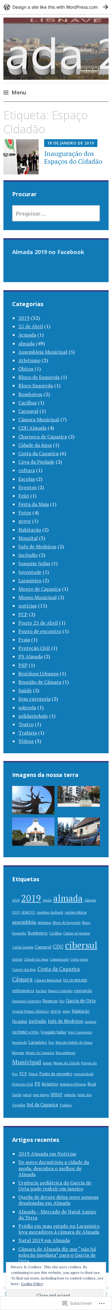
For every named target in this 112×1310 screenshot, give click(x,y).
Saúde (25, 690)
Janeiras (90, 1021)
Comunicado (59, 959)
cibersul (81, 945)
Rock (91, 1084)
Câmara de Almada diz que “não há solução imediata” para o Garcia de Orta (57, 1255)
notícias (27, 605)
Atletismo (29, 360)
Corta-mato (79, 959)
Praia (24, 639)
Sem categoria (34, 698)
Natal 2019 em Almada (44, 1240)
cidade (17, 959)
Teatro (26, 724)
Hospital (28, 538)
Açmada (27, 334)
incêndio (28, 554)
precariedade (84, 1074)
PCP (23, 614)
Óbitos (25, 368)
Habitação (29, 529)
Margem (18, 1053)
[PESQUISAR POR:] (56, 213)
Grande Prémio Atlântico (30, 1011)
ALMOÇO (28, 912)
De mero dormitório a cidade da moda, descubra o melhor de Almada (53, 1168)
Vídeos (26, 741)
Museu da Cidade (67, 1063)
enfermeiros (23, 990)
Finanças (50, 1001)
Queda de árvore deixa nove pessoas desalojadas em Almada (58, 1200)
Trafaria (27, 732)
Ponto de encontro (39, 631)
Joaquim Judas (34, 563)
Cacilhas (27, 402)
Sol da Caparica (42, 1105)
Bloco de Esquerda (38, 377)
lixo (51, 1042)
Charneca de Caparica (42, 436)
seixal (27, 1095)
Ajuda (47, 900)
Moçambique (65, 1053)
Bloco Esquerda (35, 385)
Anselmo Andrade (50, 912)
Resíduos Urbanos (38, 673)
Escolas (26, 478)
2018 (16, 900)
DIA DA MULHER (75, 980)
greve (24, 521)
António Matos (75, 912)
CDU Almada (32, 427)
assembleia (24, 922)
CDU (58, 946)
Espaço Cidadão (60, 991)
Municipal (26, 1062)
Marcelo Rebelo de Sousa (74, 1042)
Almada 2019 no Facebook (48, 252)
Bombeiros (30, 394)
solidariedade (33, 715)
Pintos (33, 1074)
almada (26, 343)
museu (47, 1063)
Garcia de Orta (81, 1001)
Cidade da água (35, 445)
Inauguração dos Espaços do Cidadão (73, 157)
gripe (66, 1011)
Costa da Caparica (38, 453)
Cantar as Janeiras (76, 933)
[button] (33, 801)
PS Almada (30, 656)
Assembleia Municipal (42, 351)
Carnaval (28, 411)
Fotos (24, 512)
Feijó (23, 495)
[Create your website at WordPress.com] (56, 7)
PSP (22, 665)
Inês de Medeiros (37, 546)
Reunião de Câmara (39, 682)
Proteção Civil (34, 648)
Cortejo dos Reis (24, 969)
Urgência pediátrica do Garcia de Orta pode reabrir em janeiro (54, 1185)
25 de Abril (30, 326)
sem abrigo (41, 1095)
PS (37, 1084)
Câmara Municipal (38, 419)
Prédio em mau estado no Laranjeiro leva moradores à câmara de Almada (59, 1229)
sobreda (27, 707)
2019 (24, 317)
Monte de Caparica (39, 588)
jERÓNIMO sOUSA (25, 1032)
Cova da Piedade (36, 461)
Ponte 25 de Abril (38, 622)
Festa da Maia (33, 504)
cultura (26, 470)
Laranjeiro (29, 580)
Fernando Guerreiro (26, 1001)
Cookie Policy (32, 1283)
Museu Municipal (37, 597)
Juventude (29, 572)
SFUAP (57, 1094)
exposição (83, 990)
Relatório (50, 1084)
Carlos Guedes (22, 947)
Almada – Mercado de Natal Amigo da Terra (57, 1214)
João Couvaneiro (80, 1032)
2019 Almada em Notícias (47, 1153)
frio (61, 1001)
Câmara (22, 979)
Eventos (27, 487)
